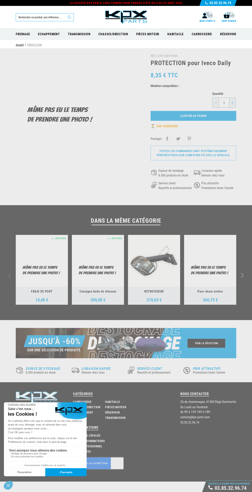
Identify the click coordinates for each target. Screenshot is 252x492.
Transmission (115, 418)
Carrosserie (82, 402)
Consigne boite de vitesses (98, 291)
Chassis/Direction (86, 407)
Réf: (153, 56)
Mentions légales (87, 435)
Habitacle (112, 402)
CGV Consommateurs (89, 441)
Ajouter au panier (193, 116)
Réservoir (112, 412)
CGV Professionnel (88, 446)
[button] (242, 275)
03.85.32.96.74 (189, 422)
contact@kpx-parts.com (195, 417)
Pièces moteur (115, 407)
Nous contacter (194, 393)
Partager (167, 139)
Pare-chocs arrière (210, 291)
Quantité (217, 93)
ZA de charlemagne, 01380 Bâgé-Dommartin (208, 402)
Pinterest (189, 139)
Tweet (178, 139)
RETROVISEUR (154, 291)
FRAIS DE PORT (41, 291)
